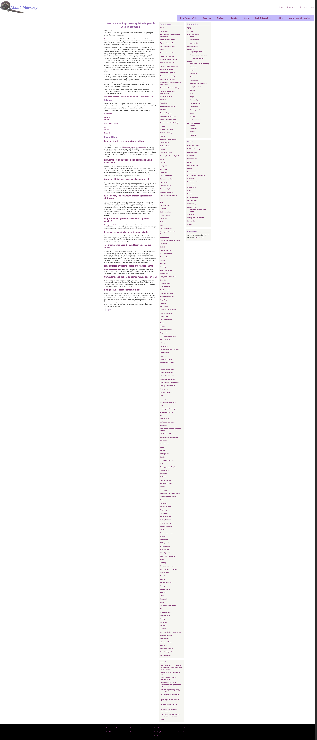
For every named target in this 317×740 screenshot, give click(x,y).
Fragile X (163, 303)
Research (109, 728)
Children (280, 18)
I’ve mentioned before (112, 270)
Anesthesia (163, 110)
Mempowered (291, 7)
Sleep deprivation (165, 553)
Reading (162, 530)
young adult (108, 113)
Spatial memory (165, 576)
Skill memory (164, 549)
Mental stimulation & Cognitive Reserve (170, 430)
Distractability (164, 237)
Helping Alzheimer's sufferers (169, 349)
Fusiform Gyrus (165, 316)
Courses (133, 732)
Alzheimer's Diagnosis (167, 73)
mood (106, 127)
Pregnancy (163, 510)
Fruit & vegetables (166, 313)
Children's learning (166, 179)
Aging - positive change (167, 40)
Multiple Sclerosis (195, 87)
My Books (303, 7)
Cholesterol (163, 182)
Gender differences (166, 320)
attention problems (111, 123)
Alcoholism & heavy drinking (199, 64)
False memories (165, 287)
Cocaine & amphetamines (168, 195)
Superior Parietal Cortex (168, 606)
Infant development (166, 372)
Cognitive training (193, 152)
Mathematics (164, 419)
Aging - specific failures (167, 46)
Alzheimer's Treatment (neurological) (167, 92)
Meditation (163, 425)
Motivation (163, 440)
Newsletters (109, 732)
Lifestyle (234, 18)
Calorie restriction (166, 152)
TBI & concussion (195, 120)
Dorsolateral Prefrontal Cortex (170, 240)
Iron (161, 395)
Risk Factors (164, 539)
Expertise (163, 280)
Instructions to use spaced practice (198, 210)
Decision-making (165, 212)
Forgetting (163, 300)
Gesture (162, 326)
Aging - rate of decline (167, 43)
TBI (161, 609)
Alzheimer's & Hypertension (169, 66)
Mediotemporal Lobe (167, 422)
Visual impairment (166, 635)
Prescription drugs (166, 520)
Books (140, 728)
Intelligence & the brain (168, 386)
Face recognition (165, 283)
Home (281, 7)
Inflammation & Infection (198, 83)
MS (161, 415)
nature (106, 119)
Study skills (163, 599)
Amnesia (163, 100)
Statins (162, 579)
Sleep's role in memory (167, 556)
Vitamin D (163, 645)
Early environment (166, 254)
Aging (246, 18)
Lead (161, 405)
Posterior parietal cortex (168, 497)
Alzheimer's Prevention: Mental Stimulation (170, 83)
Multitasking (164, 444)
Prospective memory (166, 526)
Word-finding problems (167, 652)
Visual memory (165, 639)
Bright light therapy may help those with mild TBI (170, 700)
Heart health (164, 346)
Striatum (163, 592)
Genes (162, 323)
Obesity (162, 457)
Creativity (163, 209)
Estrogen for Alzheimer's (168, 277)
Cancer (162, 159)
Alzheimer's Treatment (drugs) (170, 88)
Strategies (221, 18)
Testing (162, 619)
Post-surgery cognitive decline (170, 493)
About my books (159, 732)
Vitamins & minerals (166, 648)
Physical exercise (165, 480)
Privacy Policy (182, 728)
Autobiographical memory (168, 139)
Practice (162, 500)
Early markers (164, 257)
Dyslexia (163, 247)
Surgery (192, 116)
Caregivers (163, 166)
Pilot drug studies (166, 483)
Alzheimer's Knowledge (167, 76)
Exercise (107, 117)
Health (189, 61)
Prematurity (164, 513)
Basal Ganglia (164, 143)
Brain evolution (165, 146)
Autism (162, 136)
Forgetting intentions (167, 296)
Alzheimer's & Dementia (299, 18)
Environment (164, 273)
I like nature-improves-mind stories (134, 147)
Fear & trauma (165, 290)
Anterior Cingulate (166, 113)
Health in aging (165, 339)
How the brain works (167, 362)
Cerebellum (163, 172)
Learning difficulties (166, 412)
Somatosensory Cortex (167, 566)
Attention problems (166, 129)
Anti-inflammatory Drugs (168, 119)
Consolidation (164, 205)
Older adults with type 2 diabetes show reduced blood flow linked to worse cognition (171, 667)
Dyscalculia (163, 244)
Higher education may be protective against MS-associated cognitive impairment (171, 684)
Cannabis (163, 162)
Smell (162, 559)
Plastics (162, 487)
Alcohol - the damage (167, 56)
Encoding (163, 267)
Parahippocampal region (168, 467)
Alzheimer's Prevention (167, 79)
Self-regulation (165, 546)
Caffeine (162, 149)
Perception (163, 473)
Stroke (162, 596)
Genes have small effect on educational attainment (169, 705)
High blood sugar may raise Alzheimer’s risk (169, 710)
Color (161, 202)
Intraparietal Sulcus (166, 392)
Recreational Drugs (166, 533)
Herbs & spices (164, 353)
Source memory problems (168, 569)
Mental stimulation (193, 182)
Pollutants (163, 490)
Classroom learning (166, 192)
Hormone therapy (166, 359)
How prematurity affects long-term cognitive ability (170, 695)
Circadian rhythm (166, 189)
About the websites (160, 736)
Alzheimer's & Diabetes (167, 63)
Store (312, 7)
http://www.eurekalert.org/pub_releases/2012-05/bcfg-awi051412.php (128, 96)
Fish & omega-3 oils (166, 293)
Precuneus (163, 503)
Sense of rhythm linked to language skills (168, 678)
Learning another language (169, 409)
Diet (161, 225)
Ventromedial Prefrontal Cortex (170, 632)
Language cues (165, 399)
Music (162, 447)
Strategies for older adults (195, 218)
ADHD (162, 28)
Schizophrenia (164, 543)
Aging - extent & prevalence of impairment (170, 35)
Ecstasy (162, 260)
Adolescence (164, 31)
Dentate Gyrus (165, 215)
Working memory (165, 655)
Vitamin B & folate (166, 642)
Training (163, 625)
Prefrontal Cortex (165, 506)
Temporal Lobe (165, 615)
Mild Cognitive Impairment (169, 437)
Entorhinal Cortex (166, 270)
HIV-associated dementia (168, 336)
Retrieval (163, 536)
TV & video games (165, 612)
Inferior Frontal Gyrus (167, 376)
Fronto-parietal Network (168, 310)
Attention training (166, 133)
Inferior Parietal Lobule (167, 379)
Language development (168, 402)
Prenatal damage (165, 516)
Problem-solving (165, 523)
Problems (207, 18)
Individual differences (167, 369)
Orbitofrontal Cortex (167, 460)
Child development (166, 176)
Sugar (162, 602)
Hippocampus (164, 356)
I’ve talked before (110, 39)
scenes (106, 129)
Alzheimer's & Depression (168, 59)
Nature (162, 450)
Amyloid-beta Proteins (167, 106)
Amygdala (163, 103)
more (162, 719)
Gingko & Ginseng (166, 329)
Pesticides (163, 477)
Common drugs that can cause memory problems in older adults (171, 690)
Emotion (163, 263)
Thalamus (163, 622)
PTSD (161, 464)
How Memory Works (188, 18)
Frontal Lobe (164, 306)
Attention (163, 126)
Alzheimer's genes (166, 96)
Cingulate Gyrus (165, 185)
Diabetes (163, 222)
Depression (163, 219)
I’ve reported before (111, 225)
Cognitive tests (165, 199)
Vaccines (163, 629)
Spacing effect (164, 572)
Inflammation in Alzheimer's (169, 382)
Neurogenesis (164, 454)
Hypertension (164, 366)
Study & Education (263, 18)
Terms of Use (182, 732)
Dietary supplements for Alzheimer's (168, 233)
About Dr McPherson (160, 728)
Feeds (118, 728)
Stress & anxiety (165, 589)
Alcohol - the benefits (167, 53)
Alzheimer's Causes (166, 69)
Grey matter (164, 333)
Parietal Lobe (164, 470)
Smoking (163, 563)
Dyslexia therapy (165, 250)
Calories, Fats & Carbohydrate (170, 156)
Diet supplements (166, 228)
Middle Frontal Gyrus (167, 434)
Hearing (162, 343)
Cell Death (163, 169)
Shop (132, 728)
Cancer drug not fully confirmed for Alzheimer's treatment (170, 715)
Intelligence (164, 389)
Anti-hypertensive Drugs (168, 116)
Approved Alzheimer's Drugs (169, 123)
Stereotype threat (166, 582)
